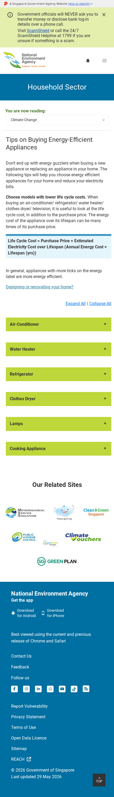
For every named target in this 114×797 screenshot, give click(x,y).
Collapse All (100, 303)
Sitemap (19, 748)
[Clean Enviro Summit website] (50, 543)
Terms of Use (23, 727)
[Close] (103, 14)
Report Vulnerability (29, 706)
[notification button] (88, 60)
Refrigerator (21, 374)
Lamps (16, 423)
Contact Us (21, 656)
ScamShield (38, 30)
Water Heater (22, 349)
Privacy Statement (28, 716)
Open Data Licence (28, 738)
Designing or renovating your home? (39, 286)
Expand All (76, 303)
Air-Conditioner (24, 324)
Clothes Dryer (23, 398)
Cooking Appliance (28, 448)
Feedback (20, 667)
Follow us (20, 677)
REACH (18, 759)
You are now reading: (25, 110)
